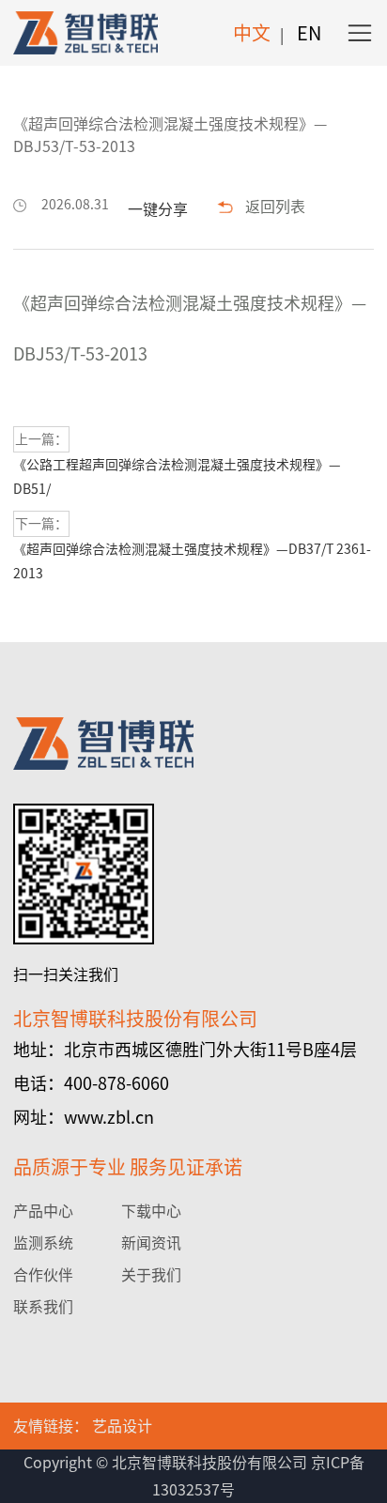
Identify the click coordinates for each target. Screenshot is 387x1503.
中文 (252, 32)
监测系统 (43, 1242)
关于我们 (151, 1274)
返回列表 (275, 206)
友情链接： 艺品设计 (82, 1426)
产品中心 (43, 1211)
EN (309, 32)
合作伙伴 (43, 1274)
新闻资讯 (151, 1242)
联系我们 (43, 1306)
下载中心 (151, 1211)
